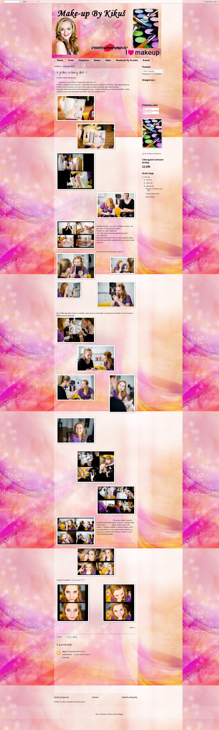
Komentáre (148, 113)
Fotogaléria (83, 60)
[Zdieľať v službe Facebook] (74, 637)
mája (148, 180)
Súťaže (108, 60)
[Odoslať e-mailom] (67, 637)
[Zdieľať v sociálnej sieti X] (72, 637)
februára (149, 186)
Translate (158, 74)
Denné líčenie (150, 197)
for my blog (148, 153)
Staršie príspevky (129, 697)
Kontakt (146, 60)
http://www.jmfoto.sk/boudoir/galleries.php (79, 89)
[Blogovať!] (69, 637)
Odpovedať (65, 657)
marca (148, 183)
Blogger (120, 714)
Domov (60, 60)
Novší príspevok (61, 697)
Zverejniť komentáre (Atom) (76, 702)
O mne (71, 60)
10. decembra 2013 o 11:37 (76, 651)
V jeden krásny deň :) (153, 194)
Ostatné (97, 60)
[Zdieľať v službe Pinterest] (76, 637)
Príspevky (148, 109)
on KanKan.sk (156, 153)
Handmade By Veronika (127, 60)
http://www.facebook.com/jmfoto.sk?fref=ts (98, 85)
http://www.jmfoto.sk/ (121, 85)
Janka (64, 651)
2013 (146, 177)
